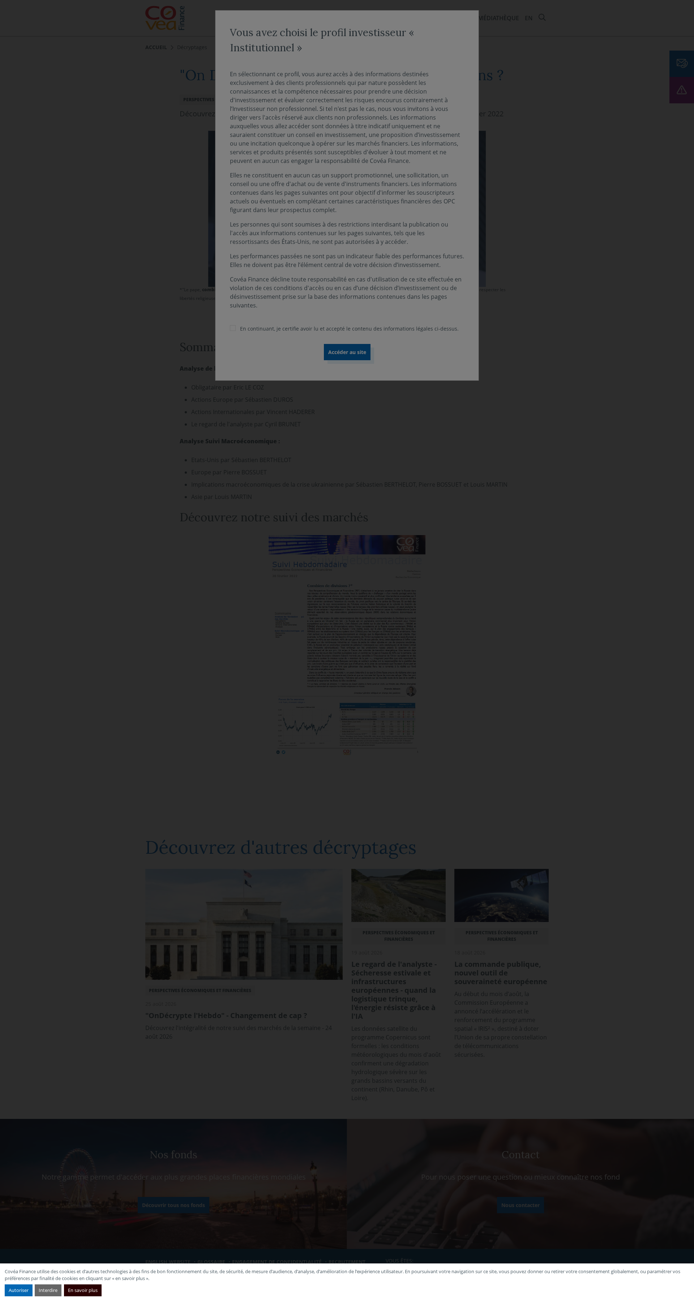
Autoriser (19, 1290)
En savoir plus (83, 1290)
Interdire (48, 1290)
